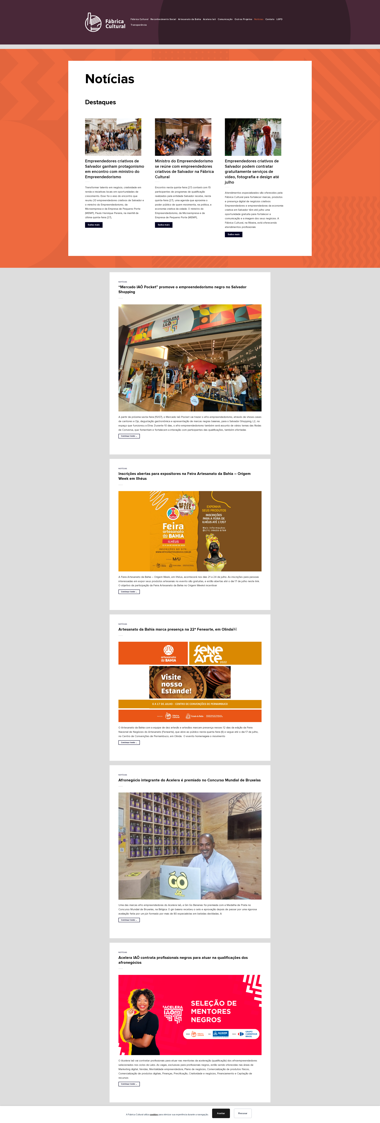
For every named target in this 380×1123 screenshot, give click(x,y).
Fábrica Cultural (139, 19)
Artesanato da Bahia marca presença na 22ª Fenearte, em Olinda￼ (177, 629)
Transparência (139, 25)
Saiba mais (94, 225)
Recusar (242, 1113)
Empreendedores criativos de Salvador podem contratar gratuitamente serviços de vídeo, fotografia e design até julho (252, 171)
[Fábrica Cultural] (105, 22)
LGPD (280, 19)
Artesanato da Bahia (189, 19)
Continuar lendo (129, 436)
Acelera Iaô (209, 19)
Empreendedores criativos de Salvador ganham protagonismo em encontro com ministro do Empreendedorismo (114, 169)
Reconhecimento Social (163, 19)
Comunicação (225, 19)
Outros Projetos (243, 19)
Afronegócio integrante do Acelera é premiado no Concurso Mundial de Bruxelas (189, 780)
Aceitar (221, 1113)
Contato (269, 19)
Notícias (258, 19)
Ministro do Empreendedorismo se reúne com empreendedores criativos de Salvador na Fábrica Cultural (184, 169)
